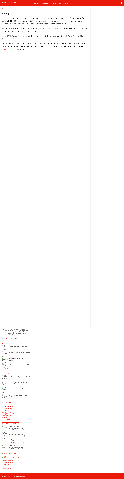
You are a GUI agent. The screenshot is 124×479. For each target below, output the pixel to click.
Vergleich (34, 475)
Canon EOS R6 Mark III (17, 428)
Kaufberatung (18, 475)
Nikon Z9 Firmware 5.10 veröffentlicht (18, 346)
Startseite (4, 475)
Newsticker (10, 475)
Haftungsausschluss (50, 475)
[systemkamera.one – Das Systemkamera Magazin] (15, 2)
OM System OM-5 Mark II (17, 434)
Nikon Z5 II (17, 441)
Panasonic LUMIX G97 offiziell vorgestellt (19, 352)
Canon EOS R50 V (16, 447)
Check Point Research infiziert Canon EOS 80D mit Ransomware (19, 376)
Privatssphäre (68, 475)
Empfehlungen (64, 3)
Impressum (60, 475)
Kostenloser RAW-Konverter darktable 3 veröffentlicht (19, 383)
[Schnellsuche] (121, 3)
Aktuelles (35, 3)
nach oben (76, 475)
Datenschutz (40, 475)
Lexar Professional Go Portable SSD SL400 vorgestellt (20, 359)
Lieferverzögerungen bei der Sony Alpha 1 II (20, 365)
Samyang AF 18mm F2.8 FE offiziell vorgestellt (18, 395)
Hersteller (45, 3)
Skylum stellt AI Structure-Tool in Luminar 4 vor (19, 389)
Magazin (54, 3)
